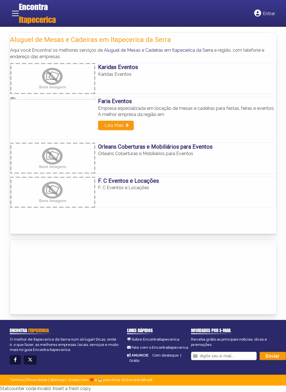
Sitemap (57, 380)
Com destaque (165, 355)
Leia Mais (114, 125)
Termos (17, 380)
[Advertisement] (52, 277)
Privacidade (36, 380)
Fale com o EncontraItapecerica (160, 347)
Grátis (134, 360)
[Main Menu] (15, 13)
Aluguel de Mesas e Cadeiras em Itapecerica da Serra (158, 50)
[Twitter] (30, 360)
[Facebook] (15, 360)
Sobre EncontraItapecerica (155, 339)
